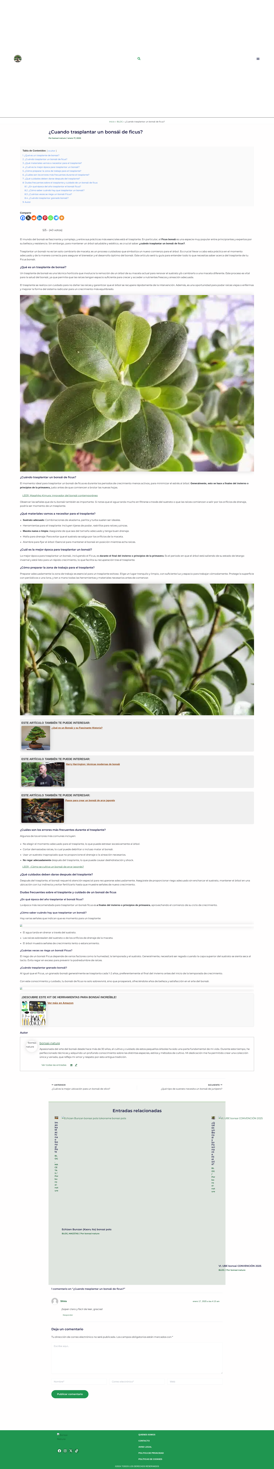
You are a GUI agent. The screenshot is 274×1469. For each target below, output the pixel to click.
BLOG (65, 1233)
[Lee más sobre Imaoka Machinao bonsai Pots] (56, 1117)
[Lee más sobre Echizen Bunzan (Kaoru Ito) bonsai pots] (135, 1171)
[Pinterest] (45, 217)
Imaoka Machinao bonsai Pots (56, 1137)
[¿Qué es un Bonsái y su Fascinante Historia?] (35, 738)
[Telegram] (56, 217)
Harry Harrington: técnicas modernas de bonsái (93, 764)
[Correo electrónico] (71, 1065)
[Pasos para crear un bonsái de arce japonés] (42, 811)
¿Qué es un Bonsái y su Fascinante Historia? (77, 728)
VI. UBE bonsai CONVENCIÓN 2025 (240, 1265)
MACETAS (74, 1233)
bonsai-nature (50, 1043)
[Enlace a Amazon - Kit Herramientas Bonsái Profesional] (34, 1013)
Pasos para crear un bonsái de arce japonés (90, 800)
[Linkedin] (39, 217)
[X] (28, 217)
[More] (61, 217)
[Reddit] (33, 217)
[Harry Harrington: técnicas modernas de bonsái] (43, 774)
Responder (68, 1315)
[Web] (76, 1065)
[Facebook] (22, 217)
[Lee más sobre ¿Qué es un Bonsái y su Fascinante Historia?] (213, 1117)
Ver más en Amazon (60, 1002)
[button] (139, 58)
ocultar (51, 151)
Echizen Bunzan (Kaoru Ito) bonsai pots (86, 1229)
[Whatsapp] (50, 217)
